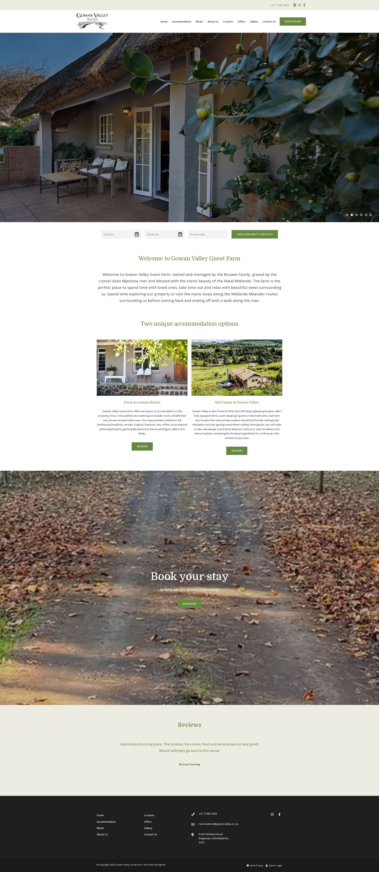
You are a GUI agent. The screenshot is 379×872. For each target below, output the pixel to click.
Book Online (293, 21)
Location (228, 21)
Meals (199, 21)
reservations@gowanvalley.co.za (218, 817)
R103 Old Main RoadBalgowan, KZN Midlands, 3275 (214, 832)
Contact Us (269, 21)
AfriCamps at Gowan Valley (237, 402)
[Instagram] (299, 5)
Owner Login (275, 858)
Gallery (254, 21)
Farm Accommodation (142, 402)
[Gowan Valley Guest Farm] (92, 21)
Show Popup (256, 858)
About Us (213, 21)
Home (164, 21)
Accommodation (181, 21)
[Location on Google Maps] (294, 5)
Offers (241, 21)
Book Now (189, 603)
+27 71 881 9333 (280, 5)
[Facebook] (304, 5)
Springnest (159, 857)
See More (142, 446)
